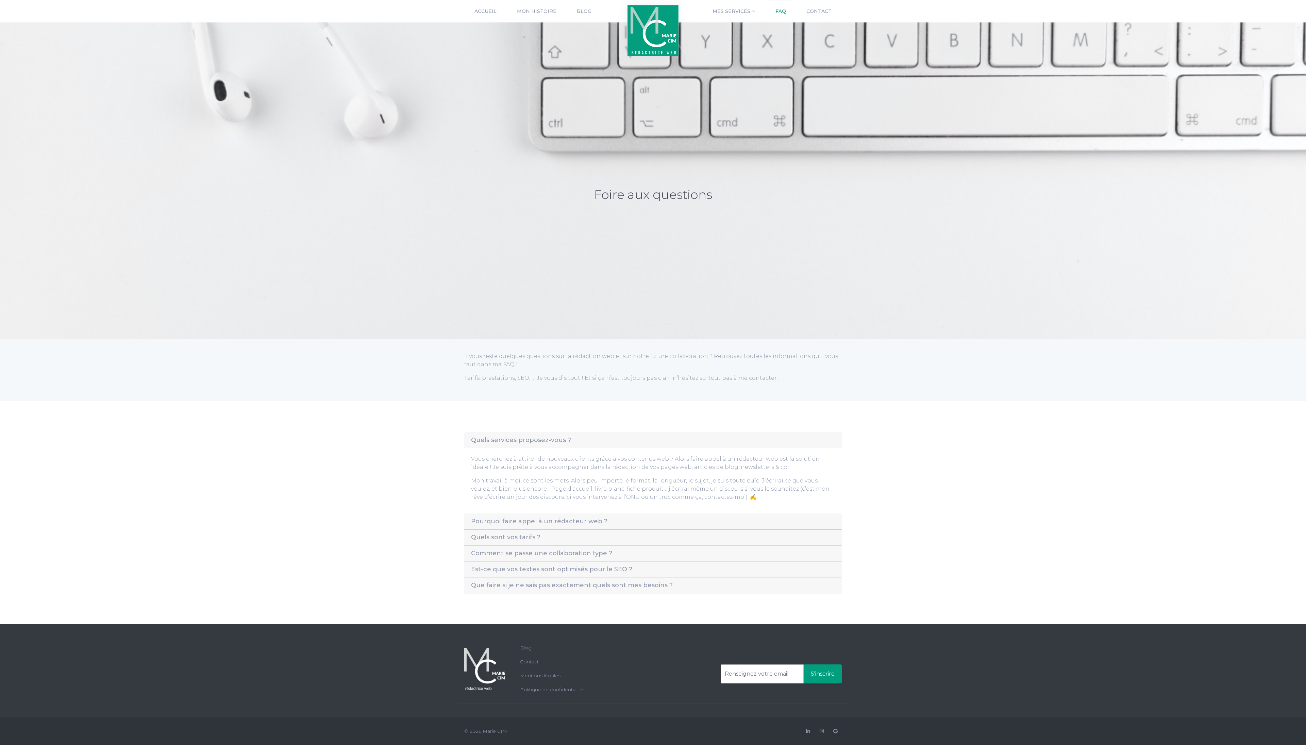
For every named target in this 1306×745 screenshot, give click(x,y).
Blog (584, 11)
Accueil (485, 11)
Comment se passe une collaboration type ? (541, 553)
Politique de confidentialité (551, 690)
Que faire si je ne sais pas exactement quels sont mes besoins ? (572, 585)
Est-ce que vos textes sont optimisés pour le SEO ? (551, 569)
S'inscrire (823, 674)
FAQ (780, 11)
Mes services (731, 11)
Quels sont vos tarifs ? (505, 537)
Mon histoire (536, 11)
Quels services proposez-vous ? (521, 440)
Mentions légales (540, 676)
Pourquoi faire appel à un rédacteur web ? (539, 521)
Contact (819, 11)
